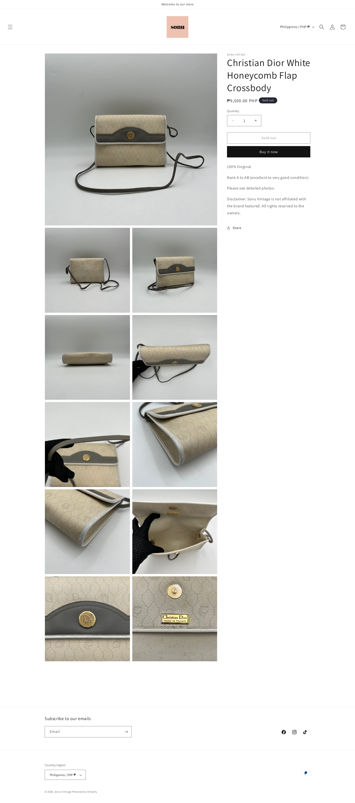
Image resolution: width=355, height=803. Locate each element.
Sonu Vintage (63, 792)
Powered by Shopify (84, 792)
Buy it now (269, 151)
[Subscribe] (126, 731)
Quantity (233, 111)
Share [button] (237, 228)
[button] (10, 27)
